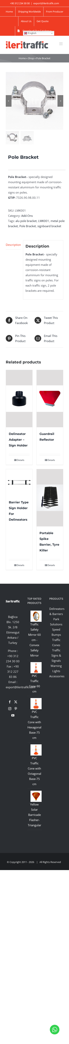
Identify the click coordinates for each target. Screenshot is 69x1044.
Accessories (56, 676)
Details (20, 460)
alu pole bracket (26, 221)
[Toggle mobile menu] (61, 44)
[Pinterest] (15, 708)
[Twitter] (15, 701)
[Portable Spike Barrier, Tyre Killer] (50, 497)
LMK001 (43, 221)
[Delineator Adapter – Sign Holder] (19, 398)
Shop (31, 58)
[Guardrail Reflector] (50, 398)
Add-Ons (27, 216)
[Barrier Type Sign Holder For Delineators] (19, 482)
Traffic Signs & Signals (56, 655)
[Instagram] (9, 708)
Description (13, 245)
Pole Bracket (27, 226)
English (31, 33)
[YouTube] (12, 715)
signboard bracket (49, 226)
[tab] (13, 244)
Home (22, 58)
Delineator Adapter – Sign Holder (18, 439)
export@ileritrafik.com (46, 3)
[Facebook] (9, 701)
